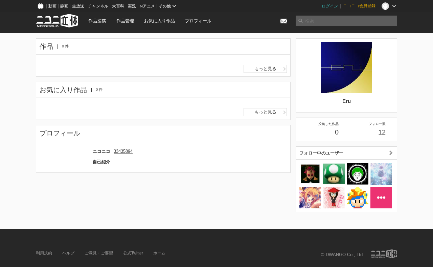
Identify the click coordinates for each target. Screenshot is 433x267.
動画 (52, 6)
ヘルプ (68, 253)
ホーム (159, 253)
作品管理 (125, 20)
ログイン (330, 6)
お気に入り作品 (159, 20)
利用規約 (44, 253)
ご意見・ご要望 (99, 253)
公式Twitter (133, 253)
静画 (64, 6)
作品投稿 (97, 20)
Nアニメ (147, 6)
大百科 (118, 6)
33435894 (123, 151)
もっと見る (265, 68)
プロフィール (198, 20)
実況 (132, 6)
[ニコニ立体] (384, 253)
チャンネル (98, 6)
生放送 (78, 6)
